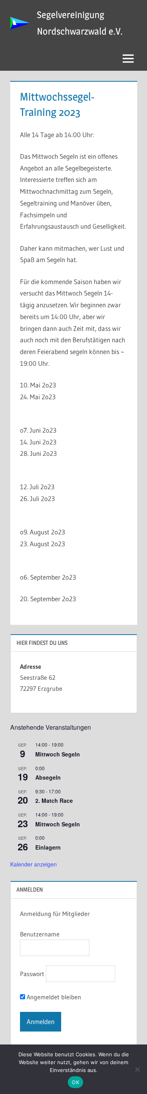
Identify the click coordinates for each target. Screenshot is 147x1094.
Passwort (32, 974)
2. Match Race (54, 800)
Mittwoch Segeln (57, 754)
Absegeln (48, 777)
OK (75, 1082)
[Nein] (137, 1069)
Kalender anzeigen (33, 864)
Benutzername (40, 934)
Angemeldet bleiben (53, 997)
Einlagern (48, 847)
